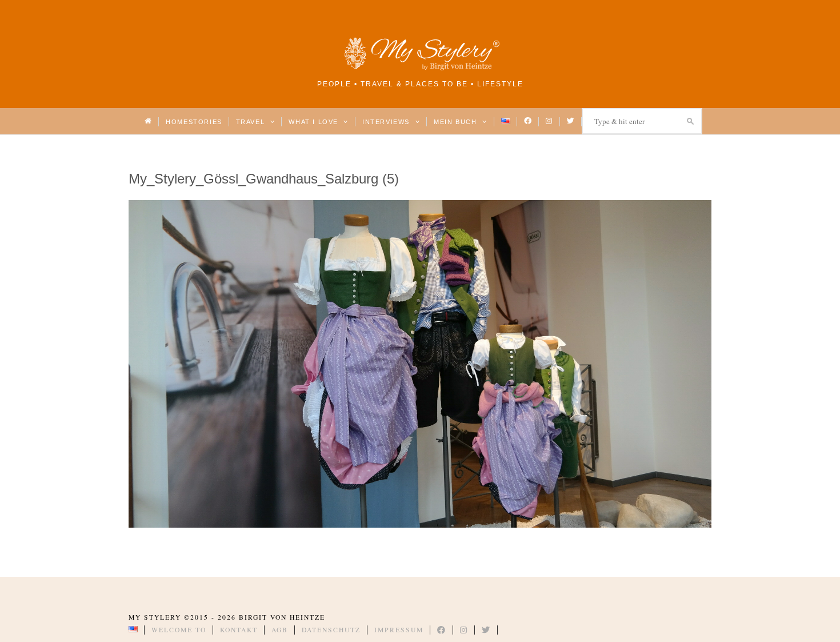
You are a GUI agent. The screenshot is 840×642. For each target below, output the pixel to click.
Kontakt (239, 629)
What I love (315, 121)
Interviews (387, 121)
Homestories (194, 121)
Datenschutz (331, 629)
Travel (251, 121)
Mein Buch (456, 121)
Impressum (398, 629)
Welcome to (178, 629)
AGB (279, 629)
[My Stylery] (420, 68)
